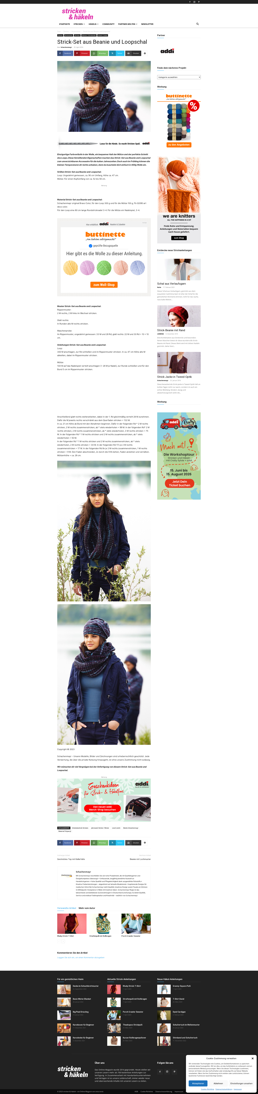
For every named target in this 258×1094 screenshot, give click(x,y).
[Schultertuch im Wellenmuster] (164, 1028)
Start (59, 31)
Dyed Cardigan (179, 1012)
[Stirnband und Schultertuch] (164, 1041)
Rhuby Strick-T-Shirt (65, 936)
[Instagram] (194, 2)
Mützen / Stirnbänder (89, 35)
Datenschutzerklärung (224, 1089)
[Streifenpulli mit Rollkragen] (104, 924)
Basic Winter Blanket (82, 999)
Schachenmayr (66, 47)
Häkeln (92, 24)
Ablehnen (218, 1083)
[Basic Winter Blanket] (64, 1002)
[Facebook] (190, 2)
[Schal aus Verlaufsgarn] (179, 269)
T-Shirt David (178, 999)
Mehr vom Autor (87, 908)
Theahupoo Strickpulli (132, 1025)
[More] (145, 53)
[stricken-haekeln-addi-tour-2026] (179, 499)
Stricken (78, 24)
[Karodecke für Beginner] (64, 1041)
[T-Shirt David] (164, 1002)
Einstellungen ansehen (241, 1083)
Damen (66, 31)
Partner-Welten (126, 24)
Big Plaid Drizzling (80, 1012)
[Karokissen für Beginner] (64, 1028)
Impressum (238, 1089)
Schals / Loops (102, 35)
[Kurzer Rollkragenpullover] (114, 1041)
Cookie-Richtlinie (207, 1089)
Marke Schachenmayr (130, 828)
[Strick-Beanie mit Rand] (179, 316)
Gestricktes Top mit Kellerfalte (71, 859)
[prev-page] (59, 941)
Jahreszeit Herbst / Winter (100, 828)
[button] (252, 1058)
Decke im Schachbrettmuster (86, 986)
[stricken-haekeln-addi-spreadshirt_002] (104, 800)
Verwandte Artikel (66, 908)
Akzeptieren (198, 1083)
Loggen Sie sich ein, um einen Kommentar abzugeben (80, 957)
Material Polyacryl (64, 831)
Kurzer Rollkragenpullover (134, 1038)
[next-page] (63, 941)
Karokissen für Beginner (83, 1025)
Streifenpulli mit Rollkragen (100, 936)
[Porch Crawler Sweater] (136, 924)
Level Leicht (116, 828)
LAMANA (160, 334)
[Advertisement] (104, 191)
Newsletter (147, 24)
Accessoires (75, 31)
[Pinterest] (199, 2)
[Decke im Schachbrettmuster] (64, 989)
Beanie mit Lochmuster (140, 859)
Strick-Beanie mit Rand (171, 330)
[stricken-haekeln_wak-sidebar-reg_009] (179, 242)
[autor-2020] (167, 60)
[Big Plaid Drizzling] (64, 1015)
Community (108, 24)
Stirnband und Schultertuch (185, 1038)
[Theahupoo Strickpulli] (114, 1028)
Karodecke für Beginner (83, 1038)
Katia (159, 287)
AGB (136, 1091)
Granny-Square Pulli (182, 986)
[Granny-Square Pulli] (164, 989)
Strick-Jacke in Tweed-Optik (174, 376)
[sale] (179, 149)
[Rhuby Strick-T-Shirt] (72, 924)
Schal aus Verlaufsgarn (171, 283)
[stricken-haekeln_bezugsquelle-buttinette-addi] (104, 257)
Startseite (64, 24)
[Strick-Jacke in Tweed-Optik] (179, 362)
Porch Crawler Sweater (130, 936)
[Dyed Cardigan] (164, 1015)
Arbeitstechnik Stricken (80, 828)
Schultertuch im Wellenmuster (186, 1025)
